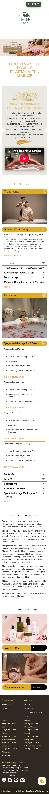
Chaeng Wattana (30, 727)
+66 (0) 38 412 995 (31, 748)
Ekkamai (5, 733)
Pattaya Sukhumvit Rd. (32, 746)
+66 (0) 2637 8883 (9, 730)
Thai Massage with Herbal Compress (23, 267)
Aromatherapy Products (33, 712)
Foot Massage (11, 277)
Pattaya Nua (29, 740)
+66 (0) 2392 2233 (9, 736)
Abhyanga (9, 263)
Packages (5, 708)
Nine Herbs (28, 704)
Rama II (27, 733)
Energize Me (10, 483)
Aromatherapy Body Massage (19, 272)
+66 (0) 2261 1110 (9, 723)
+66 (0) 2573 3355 (31, 730)
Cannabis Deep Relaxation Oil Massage (24, 282)
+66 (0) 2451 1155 (31, 736)
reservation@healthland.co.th (19, 770)
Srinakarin (6, 746)
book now (33, 4)
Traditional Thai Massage (16, 229)
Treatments (6, 704)
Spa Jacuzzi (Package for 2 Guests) (21, 343)
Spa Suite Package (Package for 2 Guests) (21, 495)
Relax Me (8, 479)
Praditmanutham (8, 740)
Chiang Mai (6, 752)
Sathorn (5, 727)
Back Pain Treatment (14, 488)
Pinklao (27, 721)
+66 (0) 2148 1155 (9, 742)
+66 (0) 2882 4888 (31, 723)
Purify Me (9, 474)
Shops (26, 716)
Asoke (4, 721)
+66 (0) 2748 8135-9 (9, 748)
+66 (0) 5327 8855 (9, 755)
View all (7, 286)
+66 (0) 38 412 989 (31, 742)
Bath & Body (29, 708)
